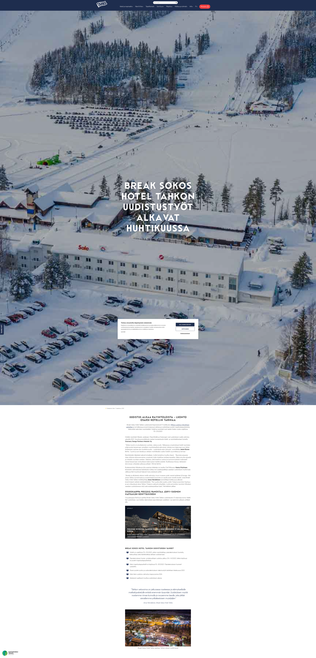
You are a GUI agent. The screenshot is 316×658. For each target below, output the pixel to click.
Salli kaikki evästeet (185, 324)
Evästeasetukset (185, 333)
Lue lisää (123, 331)
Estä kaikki (185, 329)
